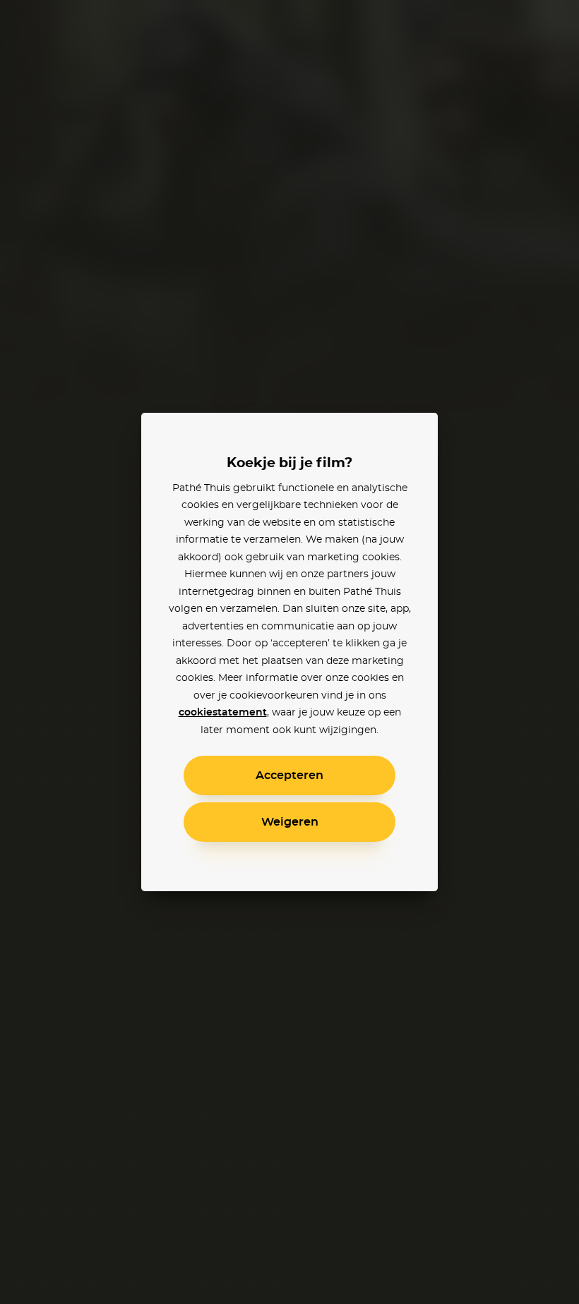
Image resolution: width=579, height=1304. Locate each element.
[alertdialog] (289, 652)
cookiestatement (223, 713)
